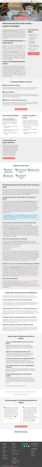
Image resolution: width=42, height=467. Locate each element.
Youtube (32, 454)
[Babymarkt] (35, 434)
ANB (3, 454)
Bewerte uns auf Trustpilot (15, 462)
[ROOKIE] (35, 438)
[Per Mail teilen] (26, 446)
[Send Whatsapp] (24, 446)
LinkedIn (32, 455)
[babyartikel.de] (25, 434)
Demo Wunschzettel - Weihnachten (22, 394)
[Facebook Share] (22, 446)
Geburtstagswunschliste (33, 283)
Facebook (33, 452)
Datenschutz (5, 455)
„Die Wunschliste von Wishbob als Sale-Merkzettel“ (29, 275)
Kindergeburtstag (15, 450)
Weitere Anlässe (19, 1)
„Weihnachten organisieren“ (27, 330)
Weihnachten (14, 452)
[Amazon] (16, 434)
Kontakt (4, 452)
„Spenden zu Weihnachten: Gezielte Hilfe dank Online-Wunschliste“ (15, 261)
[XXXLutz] (25, 438)
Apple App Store (21, 51)
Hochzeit (14, 1)
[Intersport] (16, 438)
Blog (3, 449)
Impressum (5, 450)
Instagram (33, 451)
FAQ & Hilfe (5, 447)
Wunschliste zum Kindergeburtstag (27, 280)
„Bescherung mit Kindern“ (22, 322)
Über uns (4, 446)
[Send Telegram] (26, 446)
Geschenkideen (27, 1)
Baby (13, 449)
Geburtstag (10, 1)
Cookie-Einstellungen (5, 457)
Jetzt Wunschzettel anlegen (22, 17)
